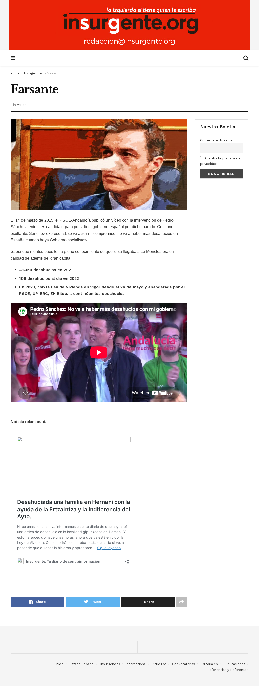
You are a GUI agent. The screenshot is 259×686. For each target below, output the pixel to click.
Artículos (159, 664)
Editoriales (209, 664)
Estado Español (82, 664)
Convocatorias (183, 664)
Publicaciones (234, 664)
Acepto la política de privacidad (220, 161)
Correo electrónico (216, 140)
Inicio (59, 664)
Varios (52, 73)
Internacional (136, 664)
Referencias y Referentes (227, 670)
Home (15, 73)
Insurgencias (33, 73)
